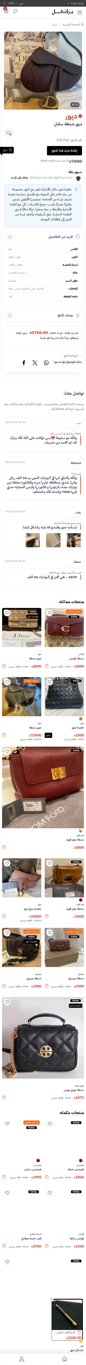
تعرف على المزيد (19, 177)
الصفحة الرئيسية (71, 24)
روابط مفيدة (77, 3)
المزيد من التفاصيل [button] (60, 236)
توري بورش (79, 1085)
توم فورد (80, 835)
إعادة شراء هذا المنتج (64, 150)
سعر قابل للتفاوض (74, 611)
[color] (80, 720)
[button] (80, 11)
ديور (39, 654)
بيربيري (81, 974)
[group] (43, 71)
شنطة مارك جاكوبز (65, 1332)
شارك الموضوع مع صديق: (67, 362)
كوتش (81, 654)
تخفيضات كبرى (33, 616)
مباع (48, 735)
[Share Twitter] (35, 363)
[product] (67, 1315)
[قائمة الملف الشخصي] (21, 1359)
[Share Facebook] (24, 363)
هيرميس (80, 1165)
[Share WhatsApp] (46, 363)
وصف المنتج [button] (65, 315)
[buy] (81, 1332)
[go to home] (64, 1359)
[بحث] (14, 11)
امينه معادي (35, 1234)
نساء (54, 24)
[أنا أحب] (49, 613)
